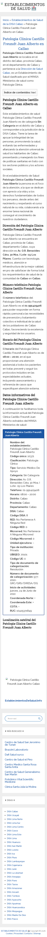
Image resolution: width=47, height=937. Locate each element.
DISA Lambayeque (16, 861)
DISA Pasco (12, 919)
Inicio (6, 20)
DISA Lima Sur (13, 823)
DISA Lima (12, 838)
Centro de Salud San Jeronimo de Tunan (22, 743)
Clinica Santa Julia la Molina (20, 786)
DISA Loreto (12, 850)
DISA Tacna (12, 884)
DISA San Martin (14, 846)
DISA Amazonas (14, 888)
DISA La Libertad (15, 873)
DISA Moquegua (14, 911)
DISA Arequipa (13, 877)
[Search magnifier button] (39, 718)
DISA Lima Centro (15, 827)
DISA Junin (12, 869)
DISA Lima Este (14, 834)
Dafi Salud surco (14, 754)
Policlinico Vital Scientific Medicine (19, 780)
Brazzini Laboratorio (16, 749)
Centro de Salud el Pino (18, 759)
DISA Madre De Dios (16, 915)
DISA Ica (11, 854)
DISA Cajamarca (14, 865)
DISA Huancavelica (16, 907)
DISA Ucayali (13, 815)
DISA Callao (12, 811)
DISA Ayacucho (14, 900)
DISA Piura (12, 857)
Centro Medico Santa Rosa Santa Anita (20, 765)
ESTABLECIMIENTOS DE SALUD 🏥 (15, 931)
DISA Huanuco (13, 842)
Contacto (28, 934)
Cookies (9, 934)
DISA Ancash (13, 892)
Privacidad (18, 934)
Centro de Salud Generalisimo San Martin (22, 773)
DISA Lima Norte (15, 819)
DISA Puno (12, 880)
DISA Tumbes (13, 896)
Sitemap (37, 934)
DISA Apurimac (14, 903)
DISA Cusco (12, 831)
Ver (33, 92)
